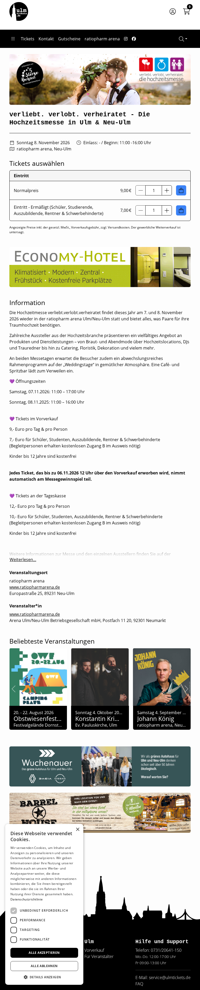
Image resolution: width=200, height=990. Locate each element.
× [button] (77, 830)
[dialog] (44, 904)
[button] (167, 190)
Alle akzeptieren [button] (44, 952)
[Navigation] (13, 39)
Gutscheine (69, 39)
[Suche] (183, 39)
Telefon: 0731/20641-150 (158, 950)
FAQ (139, 984)
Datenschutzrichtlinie (26, 899)
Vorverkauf (94, 950)
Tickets (27, 39)
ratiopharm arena (102, 39)
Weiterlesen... (23, 559)
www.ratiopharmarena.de (34, 587)
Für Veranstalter (99, 956)
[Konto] (172, 11)
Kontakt (46, 39)
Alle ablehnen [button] (44, 966)
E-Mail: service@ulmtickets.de (163, 977)
